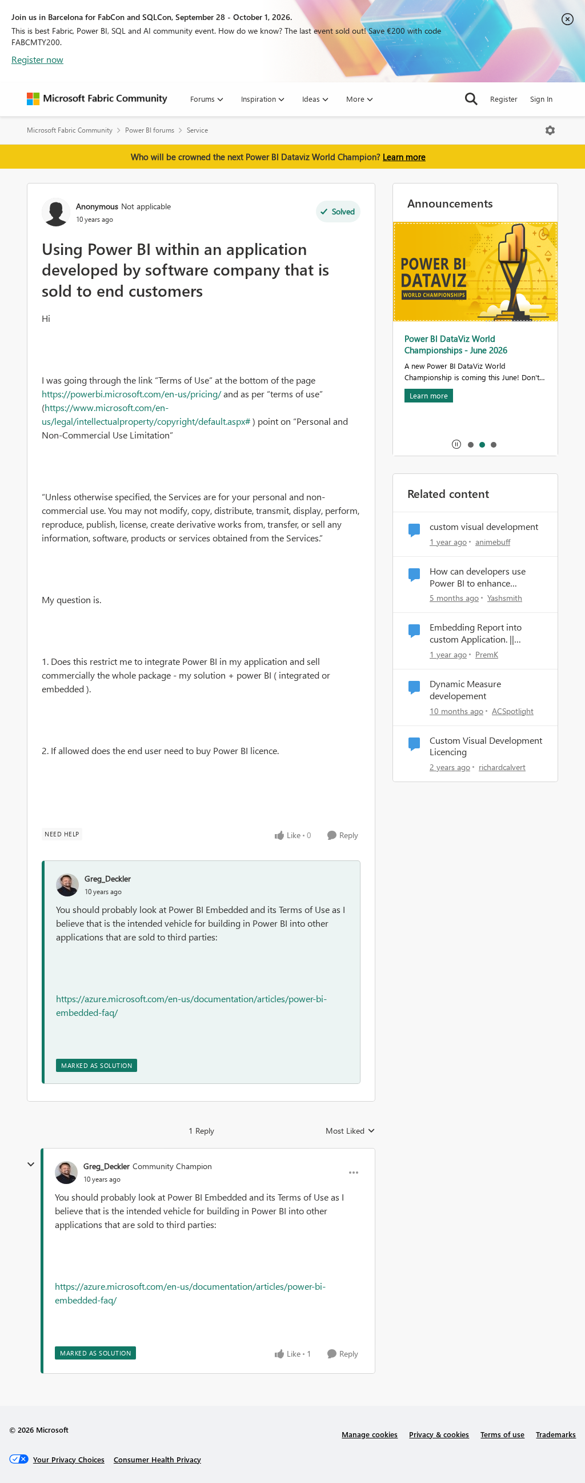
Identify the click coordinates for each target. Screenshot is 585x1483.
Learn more (404, 156)
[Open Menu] (550, 130)
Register (504, 98)
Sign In (541, 98)
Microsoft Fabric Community (70, 130)
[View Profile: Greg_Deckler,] (67, 885)
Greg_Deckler (108, 878)
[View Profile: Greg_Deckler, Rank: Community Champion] (66, 1172)
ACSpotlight (513, 710)
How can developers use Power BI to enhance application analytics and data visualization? (478, 577)
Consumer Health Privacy (157, 1459)
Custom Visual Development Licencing (486, 746)
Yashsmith (504, 597)
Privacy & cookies (439, 1434)
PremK (486, 654)
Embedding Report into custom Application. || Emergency (476, 633)
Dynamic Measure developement (465, 689)
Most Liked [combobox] (350, 1131)
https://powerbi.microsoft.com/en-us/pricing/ (131, 394)
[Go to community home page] (97, 99)
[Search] (471, 99)
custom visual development (484, 526)
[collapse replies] (31, 1164)
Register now (37, 59)
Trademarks (556, 1434)
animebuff (492, 541)
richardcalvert (502, 767)
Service (197, 130)
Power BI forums (149, 130)
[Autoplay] (456, 444)
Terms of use (502, 1434)
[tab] (470, 444)
